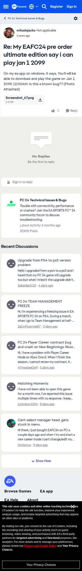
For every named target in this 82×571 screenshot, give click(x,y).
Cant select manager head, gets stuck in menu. (43, 422)
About (32, 499)
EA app (46, 491)
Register (56, 7)
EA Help (11, 499)
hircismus (24, 445)
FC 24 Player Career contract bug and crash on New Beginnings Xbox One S (45, 344)
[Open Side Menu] (6, 6)
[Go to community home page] (19, 6)
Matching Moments (33, 383)
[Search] (44, 6)
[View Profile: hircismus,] (11, 423)
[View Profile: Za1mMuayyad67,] (11, 304)
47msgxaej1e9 (28, 368)
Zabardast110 (27, 285)
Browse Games (17, 491)
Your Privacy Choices (41, 564)
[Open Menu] (76, 18)
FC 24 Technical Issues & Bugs (26, 18)
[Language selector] (33, 6)
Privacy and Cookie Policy (40, 545)
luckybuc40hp (28, 404)
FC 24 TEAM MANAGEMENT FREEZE (40, 303)
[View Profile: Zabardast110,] (11, 263)
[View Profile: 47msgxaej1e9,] (11, 345)
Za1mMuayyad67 (29, 326)
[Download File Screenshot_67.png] (40, 99)
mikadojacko (26, 30)
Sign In (72, 7)
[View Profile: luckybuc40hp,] (11, 386)
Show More (43, 461)
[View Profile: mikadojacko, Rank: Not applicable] (8, 32)
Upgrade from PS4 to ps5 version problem (44, 262)
